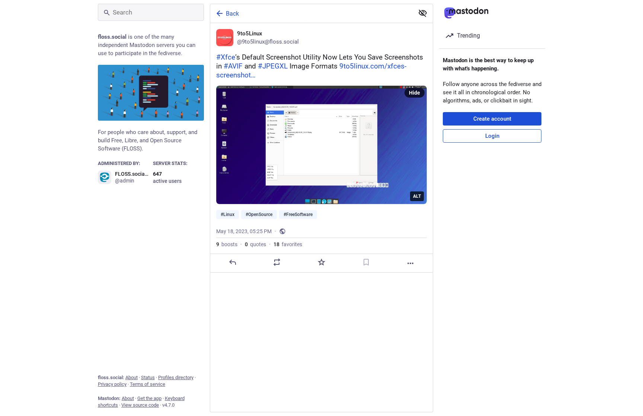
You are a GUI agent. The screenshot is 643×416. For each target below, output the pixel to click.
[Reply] (232, 262)
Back (232, 13)
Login (492, 136)
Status (148, 377)
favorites (287, 244)
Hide (414, 93)
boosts (226, 244)
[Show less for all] (423, 13)
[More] (410, 263)
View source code (140, 405)
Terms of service (147, 384)
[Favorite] (321, 262)
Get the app (149, 398)
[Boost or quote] (276, 262)
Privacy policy (112, 384)
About (131, 377)
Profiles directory (175, 377)
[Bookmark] (366, 262)
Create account (492, 118)
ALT (417, 196)
